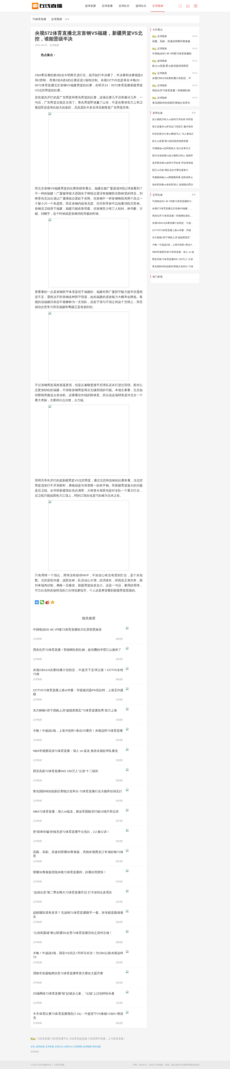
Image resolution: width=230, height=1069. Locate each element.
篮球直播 (40, 1046)
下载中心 (188, 6)
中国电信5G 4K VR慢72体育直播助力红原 (174, 201)
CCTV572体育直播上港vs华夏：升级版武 (174, 230)
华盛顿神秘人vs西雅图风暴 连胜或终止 (172, 177)
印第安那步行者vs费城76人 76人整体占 (173, 133)
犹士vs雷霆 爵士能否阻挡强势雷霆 (170, 141)
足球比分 (59, 1046)
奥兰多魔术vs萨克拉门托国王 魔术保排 (172, 126)
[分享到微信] (42, 602)
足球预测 (56, 19)
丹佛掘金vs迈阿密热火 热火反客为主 (171, 148)
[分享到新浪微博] (47, 602)
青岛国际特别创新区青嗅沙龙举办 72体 (172, 266)
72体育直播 (39, 19)
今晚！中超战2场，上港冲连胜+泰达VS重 (174, 244)
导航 (196, 6)
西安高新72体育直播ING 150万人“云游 (172, 259)
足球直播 (49, 1046)
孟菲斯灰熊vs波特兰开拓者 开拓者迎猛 (172, 162)
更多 (194, 113)
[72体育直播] (46, 6)
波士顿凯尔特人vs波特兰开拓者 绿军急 (172, 119)
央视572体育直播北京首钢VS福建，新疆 (173, 208)
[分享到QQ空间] (53, 602)
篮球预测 (87, 1046)
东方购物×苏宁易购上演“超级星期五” (171, 237)
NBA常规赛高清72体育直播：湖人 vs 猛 (173, 252)
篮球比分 (68, 1046)
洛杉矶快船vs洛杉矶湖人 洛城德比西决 (172, 184)
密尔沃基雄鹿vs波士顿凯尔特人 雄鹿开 (172, 155)
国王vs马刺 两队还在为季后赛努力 (170, 170)
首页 (33, 1046)
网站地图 (97, 1046)
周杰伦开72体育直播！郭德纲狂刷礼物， (173, 215)
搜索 (180, 6)
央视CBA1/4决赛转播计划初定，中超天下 (174, 223)
